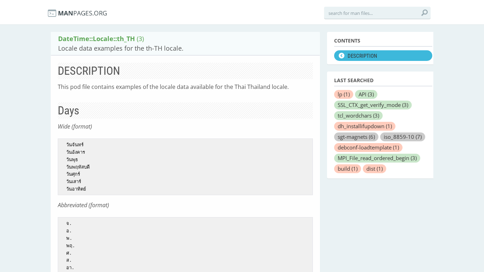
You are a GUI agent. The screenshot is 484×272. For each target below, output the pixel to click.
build (348, 168)
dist (374, 168)
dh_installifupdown (365, 126)
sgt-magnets (356, 136)
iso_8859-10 (403, 136)
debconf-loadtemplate (368, 147)
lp (344, 94)
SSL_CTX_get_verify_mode (373, 104)
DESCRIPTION (362, 56)
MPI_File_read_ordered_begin (377, 158)
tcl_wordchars (358, 115)
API (366, 94)
